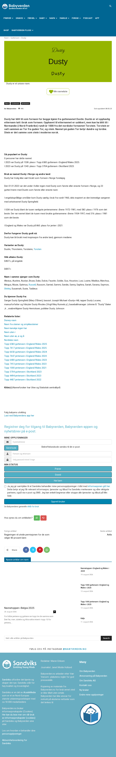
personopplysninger (11, 733)
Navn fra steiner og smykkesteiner (21, 324)
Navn (52, 18)
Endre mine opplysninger (91, 694)
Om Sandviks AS (87, 680)
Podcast (87, 18)
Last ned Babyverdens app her (19, 415)
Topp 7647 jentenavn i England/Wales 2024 (25, 356)
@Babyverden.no (75, 648)
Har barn (58, 480)
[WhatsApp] (47, 550)
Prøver (7, 18)
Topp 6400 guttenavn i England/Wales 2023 (25, 360)
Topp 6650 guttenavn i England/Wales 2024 (25, 352)
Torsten (37, 249)
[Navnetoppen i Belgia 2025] (30, 584)
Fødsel (31, 18)
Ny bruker (84, 690)
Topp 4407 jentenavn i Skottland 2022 (22, 379)
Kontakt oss (85, 685)
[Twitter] (33, 550)
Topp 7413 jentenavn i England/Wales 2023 (25, 363)
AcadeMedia (29, 692)
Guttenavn (15, 38)
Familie (63, 18)
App (97, 18)
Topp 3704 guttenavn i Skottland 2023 (23, 371)
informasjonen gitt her (99, 486)
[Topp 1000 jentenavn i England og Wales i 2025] (69, 605)
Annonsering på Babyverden (93, 675)
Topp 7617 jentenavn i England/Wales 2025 (25, 348)
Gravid (19, 18)
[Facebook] (26, 550)
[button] (110, 6)
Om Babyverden (87, 671)
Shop (6, 30)
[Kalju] (69, 622)
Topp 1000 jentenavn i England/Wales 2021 (25, 367)
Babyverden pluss (21, 30)
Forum (75, 18)
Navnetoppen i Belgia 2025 (19, 607)
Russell (32, 284)
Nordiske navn (11, 340)
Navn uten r (10, 332)
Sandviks (6, 679)
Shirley (7, 288)
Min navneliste (60, 91)
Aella (109, 534)
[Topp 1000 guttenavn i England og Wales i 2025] (69, 589)
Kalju (83, 618)
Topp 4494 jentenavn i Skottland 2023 (22, 375)
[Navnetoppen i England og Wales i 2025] (69, 572)
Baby (42, 18)
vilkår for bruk (33, 506)
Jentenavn (25, 103)
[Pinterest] (40, 550)
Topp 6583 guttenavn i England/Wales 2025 (25, 344)
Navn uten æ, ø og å (14, 336)
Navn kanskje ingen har (15, 328)
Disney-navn (10, 320)
